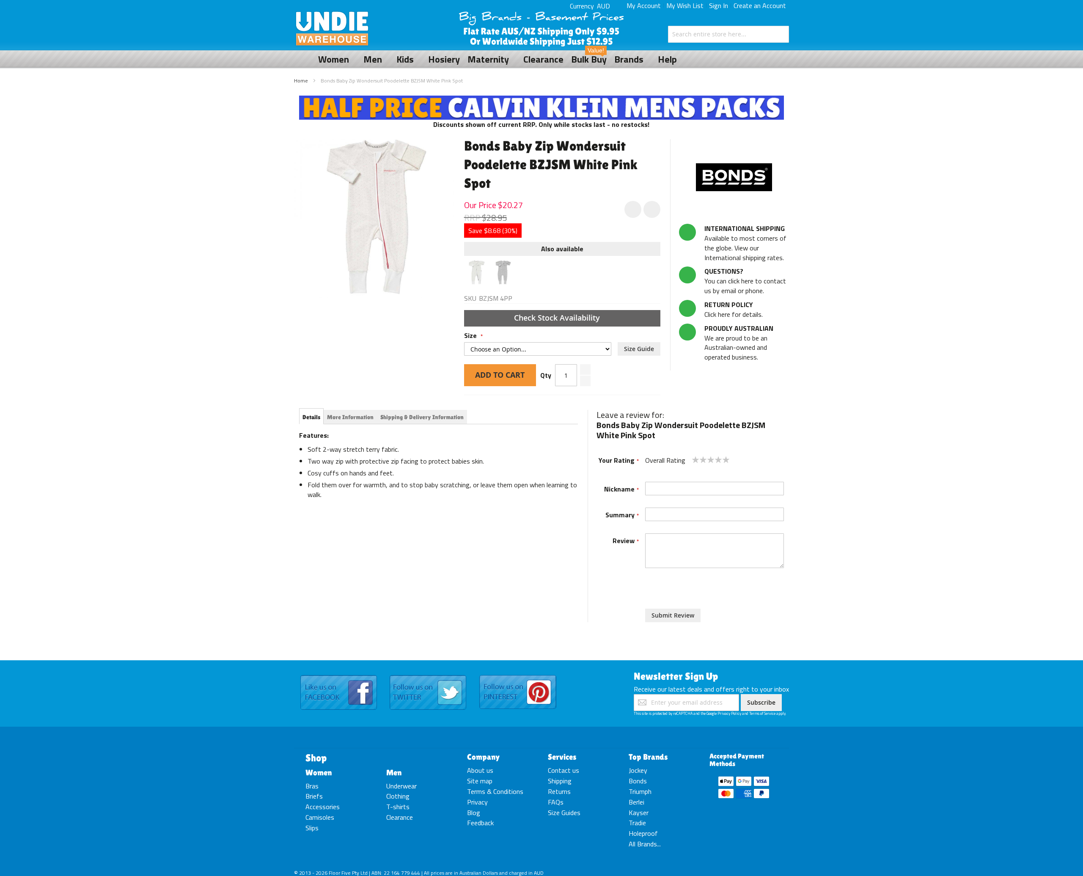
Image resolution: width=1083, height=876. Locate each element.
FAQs (555, 802)
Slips (312, 828)
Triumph (640, 791)
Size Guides (564, 812)
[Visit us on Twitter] (428, 675)
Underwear (401, 786)
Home (301, 81)
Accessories (322, 807)
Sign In (718, 5)
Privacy (477, 802)
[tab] (311, 417)
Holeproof (643, 833)
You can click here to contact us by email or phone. (745, 281)
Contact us (563, 770)
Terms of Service (762, 713)
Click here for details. (733, 309)
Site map (479, 781)
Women (318, 772)
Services (562, 756)
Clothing (398, 796)
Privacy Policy (729, 713)
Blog (473, 812)
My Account (644, 5)
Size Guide (639, 349)
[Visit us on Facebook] (338, 675)
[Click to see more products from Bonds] (734, 177)
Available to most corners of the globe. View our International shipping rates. (745, 243)
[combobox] (728, 34)
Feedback (480, 823)
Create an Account (760, 5)
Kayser (639, 812)
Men (393, 772)
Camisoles (319, 817)
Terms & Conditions (495, 791)
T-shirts (398, 807)
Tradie (637, 823)
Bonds (638, 781)
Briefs (314, 796)
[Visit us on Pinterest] (517, 675)
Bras (312, 786)
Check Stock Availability (558, 318)
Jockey (638, 770)
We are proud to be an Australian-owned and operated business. (738, 342)
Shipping (560, 781)
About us (480, 770)
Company (483, 756)
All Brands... (645, 844)
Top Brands (648, 756)
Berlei (636, 802)
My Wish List (685, 5)
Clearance (399, 817)
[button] (651, 209)
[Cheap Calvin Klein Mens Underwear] (541, 100)
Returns (559, 791)
